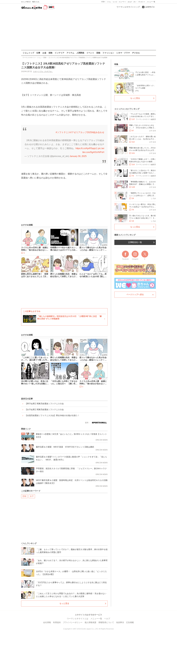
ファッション (108, 53)
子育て (103, 1)
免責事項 (120, 622)
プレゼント (141, 1)
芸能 (98, 53)
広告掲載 (130, 622)
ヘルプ (107, 618)
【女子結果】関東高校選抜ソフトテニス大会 (44, 409)
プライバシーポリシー (72, 622)
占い (135, 1)
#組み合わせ (98, 132)
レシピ (115, 1)
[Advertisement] (88, 30)
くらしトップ (28, 53)
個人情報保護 (90, 622)
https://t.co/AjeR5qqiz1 (86, 148)
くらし (109, 1)
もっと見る (64, 603)
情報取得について (106, 622)
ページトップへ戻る (135, 294)
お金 (44, 53)
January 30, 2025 (78, 156)
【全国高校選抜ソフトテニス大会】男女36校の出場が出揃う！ (52, 415)
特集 (116, 64)
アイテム (70, 53)
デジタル (136, 53)
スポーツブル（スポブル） (43, 71)
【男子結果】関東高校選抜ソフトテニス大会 (44, 403)
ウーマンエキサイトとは (77, 618)
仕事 (38, 53)
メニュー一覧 (151, 1)
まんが (130, 1)
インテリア (59, 53)
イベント (90, 53)
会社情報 (47, 622)
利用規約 (57, 622)
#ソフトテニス (63, 132)
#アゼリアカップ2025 (81, 132)
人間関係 (80, 53)
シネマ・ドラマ (123, 53)
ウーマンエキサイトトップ (128, 7)
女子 (32, 496)
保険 (50, 53)
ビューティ (122, 1)
